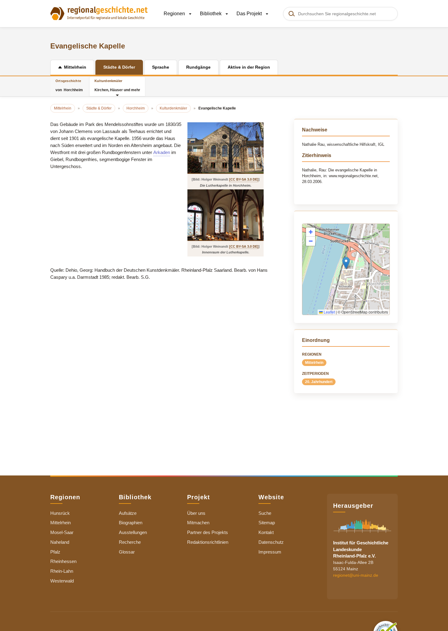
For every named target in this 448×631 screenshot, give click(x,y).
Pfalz (55, 551)
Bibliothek (211, 13)
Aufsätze (128, 513)
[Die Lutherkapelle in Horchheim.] (225, 147)
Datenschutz (271, 542)
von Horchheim (69, 85)
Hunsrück (60, 513)
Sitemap (266, 522)
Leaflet (329, 311)
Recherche (130, 542)
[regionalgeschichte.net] (99, 12)
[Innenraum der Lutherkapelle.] (225, 214)
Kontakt (266, 532)
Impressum (269, 551)
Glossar (127, 551)
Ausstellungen (133, 532)
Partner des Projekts (207, 532)
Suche (264, 513)
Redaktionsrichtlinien (207, 542)
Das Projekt (249, 13)
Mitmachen (198, 522)
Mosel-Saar (61, 532)
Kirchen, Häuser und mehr (117, 85)
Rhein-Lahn (61, 571)
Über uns (196, 513)
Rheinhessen (63, 561)
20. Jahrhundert (318, 382)
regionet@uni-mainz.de (355, 575)
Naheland (59, 542)
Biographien (130, 522)
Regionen (175, 13)
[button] (346, 263)
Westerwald (62, 580)
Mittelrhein (314, 362)
